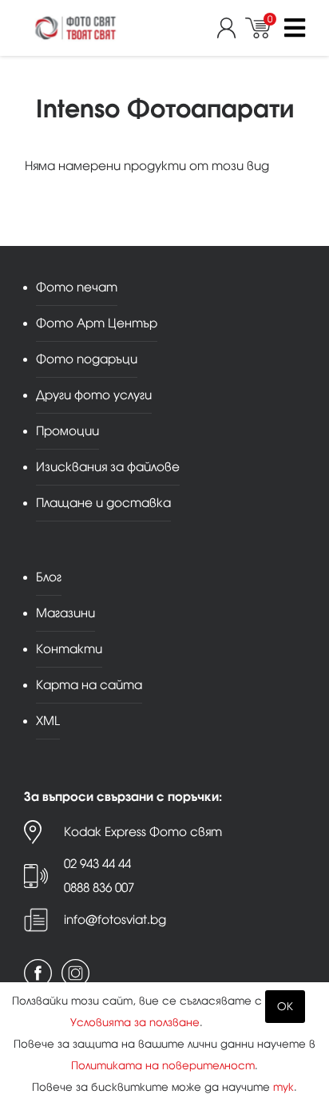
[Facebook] (38, 973)
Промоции (67, 431)
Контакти (69, 649)
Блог (48, 577)
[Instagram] (75, 973)
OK (285, 1007)
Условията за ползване (135, 1023)
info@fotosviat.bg (115, 919)
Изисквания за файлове (108, 467)
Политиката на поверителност (163, 1066)
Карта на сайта (89, 685)
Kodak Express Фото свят (143, 831)
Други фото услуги (94, 395)
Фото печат (76, 287)
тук (283, 1087)
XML (48, 720)
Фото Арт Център (96, 323)
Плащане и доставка (103, 502)
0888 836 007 (99, 887)
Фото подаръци (86, 359)
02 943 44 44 (97, 863)
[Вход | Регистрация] (231, 28)
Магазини (65, 613)
